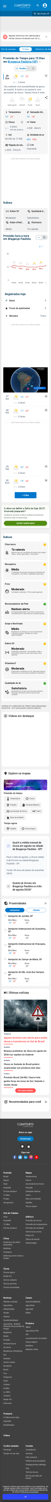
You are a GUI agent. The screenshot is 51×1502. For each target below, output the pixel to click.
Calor (5, 1381)
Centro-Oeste (9, 1362)
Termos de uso (32, 1472)
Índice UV (30, 1235)
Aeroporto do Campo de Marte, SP (25, 959)
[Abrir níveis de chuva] (22, 122)
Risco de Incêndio (17, 817)
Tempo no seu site (11, 1453)
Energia (6, 1340)
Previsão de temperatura (36, 1224)
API (27, 1334)
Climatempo (25, 1139)
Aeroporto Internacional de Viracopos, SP (27, 945)
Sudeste (6, 1358)
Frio (5, 1373)
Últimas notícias (10, 1302)
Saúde (6, 1313)
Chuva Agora (30, 829)
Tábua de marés (33, 1239)
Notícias (7, 1298)
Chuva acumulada (11, 1287)
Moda (5, 1336)
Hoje (5, 1184)
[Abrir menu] (5, 6)
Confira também (11, 1446)
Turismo (6, 1396)
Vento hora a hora (33, 1232)
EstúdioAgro (8, 1425)
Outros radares (10, 1280)
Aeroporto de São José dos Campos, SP (26, 973)
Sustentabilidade (10, 1320)
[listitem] (15, 214)
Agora (6, 1180)
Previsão (7, 1173)
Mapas (29, 1173)
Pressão (13, 805)
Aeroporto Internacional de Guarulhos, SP (27, 930)
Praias (6, 1199)
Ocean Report (32, 1342)
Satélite (13, 829)
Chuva (31, 799)
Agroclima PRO (32, 1331)
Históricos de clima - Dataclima (12, 1243)
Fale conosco (31, 1457)
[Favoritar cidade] (39, 62)
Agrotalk (7, 1421)
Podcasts (7, 1252)
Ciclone (6, 1384)
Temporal (7, 1377)
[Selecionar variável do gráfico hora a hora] (41, 246)
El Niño (6, 1388)
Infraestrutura (9, 1344)
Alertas (6, 1316)
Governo (7, 1347)
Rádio (28, 1313)
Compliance (31, 1450)
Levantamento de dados (36, 1338)
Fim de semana (10, 1191)
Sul (4, 1355)
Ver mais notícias (25, 1090)
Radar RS (7, 1399)
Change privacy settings (36, 1464)
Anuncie (29, 1453)
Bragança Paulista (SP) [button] (23, 61)
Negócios (7, 1332)
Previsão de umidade (35, 1228)
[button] (38, 5)
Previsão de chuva (34, 1220)
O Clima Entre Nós (11, 1417)
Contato (29, 1446)
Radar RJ (7, 1276)
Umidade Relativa (32, 805)
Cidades (36, 910)
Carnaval (7, 1403)
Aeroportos (15, 910)
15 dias (25, 49)
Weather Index (32, 1349)
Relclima (7, 1248)
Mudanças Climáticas (12, 1351)
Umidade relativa (33, 1191)
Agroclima (7, 1305)
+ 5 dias (25, 495)
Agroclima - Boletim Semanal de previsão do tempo (13, 1326)
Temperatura (15, 799)
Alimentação (8, 1309)
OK (25, 1497)
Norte (5, 1369)
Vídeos (6, 1435)
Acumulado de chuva (35, 1184)
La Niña (6, 1392)
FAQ (27, 1468)
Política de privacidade (29, 1492)
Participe (7, 1450)
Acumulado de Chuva (18, 811)
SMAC (28, 1327)
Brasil (5, 1176)
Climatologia (31, 1243)
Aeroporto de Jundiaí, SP (20, 916)
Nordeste (7, 1366)
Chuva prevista (10, 1284)
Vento (38, 811)
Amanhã (7, 1188)
